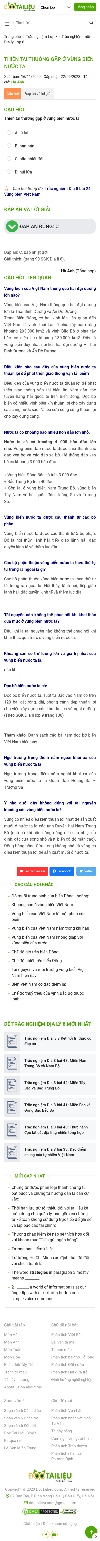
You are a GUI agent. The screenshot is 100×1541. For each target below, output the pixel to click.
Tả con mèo (61, 1349)
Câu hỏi (13, 94)
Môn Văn (11, 1334)
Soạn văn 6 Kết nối (20, 1425)
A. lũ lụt (21, 132)
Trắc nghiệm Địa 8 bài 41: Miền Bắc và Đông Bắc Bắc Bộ (57, 1108)
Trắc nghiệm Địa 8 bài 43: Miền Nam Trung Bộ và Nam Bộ (55, 1063)
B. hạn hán (24, 146)
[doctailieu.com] (50, 1476)
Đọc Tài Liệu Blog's (20, 1433)
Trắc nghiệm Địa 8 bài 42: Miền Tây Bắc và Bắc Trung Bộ (54, 1085)
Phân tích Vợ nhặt (66, 1410)
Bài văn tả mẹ (62, 1342)
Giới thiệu (31, 1523)
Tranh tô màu (15, 1372)
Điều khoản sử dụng (60, 1523)
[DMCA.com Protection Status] (40, 1512)
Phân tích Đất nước (67, 1364)
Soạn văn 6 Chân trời (21, 1418)
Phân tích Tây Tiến (19, 1364)
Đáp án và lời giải (38, 94)
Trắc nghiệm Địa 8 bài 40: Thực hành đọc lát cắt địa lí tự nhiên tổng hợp (56, 1130)
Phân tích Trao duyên (69, 1446)
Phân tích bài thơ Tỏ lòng (72, 1357)
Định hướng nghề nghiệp (71, 1379)
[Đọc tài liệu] (45, 1534)
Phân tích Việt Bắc (67, 1334)
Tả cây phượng (16, 1379)
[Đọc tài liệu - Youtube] (54, 1534)
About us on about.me (23, 1387)
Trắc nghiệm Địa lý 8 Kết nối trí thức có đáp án (58, 1041)
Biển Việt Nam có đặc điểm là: (39, 984)
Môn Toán (12, 1349)
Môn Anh (11, 1342)
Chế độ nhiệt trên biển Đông (37, 960)
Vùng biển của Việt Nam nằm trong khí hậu (50, 928)
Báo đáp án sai (34, 871)
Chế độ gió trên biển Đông (35, 952)
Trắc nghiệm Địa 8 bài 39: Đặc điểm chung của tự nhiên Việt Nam (55, 1152)
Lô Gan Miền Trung (20, 1448)
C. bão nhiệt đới (29, 158)
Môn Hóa (12, 1357)
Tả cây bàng (61, 1431)
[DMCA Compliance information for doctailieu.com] (69, 1512)
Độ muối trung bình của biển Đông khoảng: (50, 896)
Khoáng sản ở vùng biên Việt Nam (42, 904)
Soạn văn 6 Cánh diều (22, 1410)
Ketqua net (13, 1440)
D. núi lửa (23, 172)
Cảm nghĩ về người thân (71, 1438)
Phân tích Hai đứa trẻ (69, 1372)
